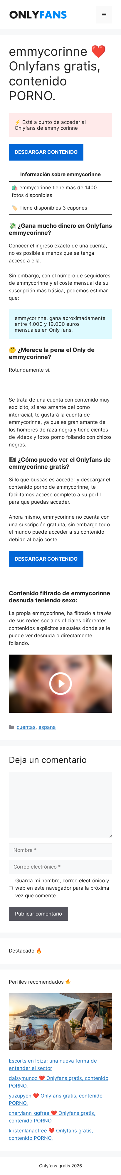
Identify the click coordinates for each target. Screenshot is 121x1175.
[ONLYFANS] (38, 14)
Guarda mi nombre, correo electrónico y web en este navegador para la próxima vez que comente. (62, 888)
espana (47, 727)
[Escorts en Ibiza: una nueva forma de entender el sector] (60, 1022)
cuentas (26, 727)
